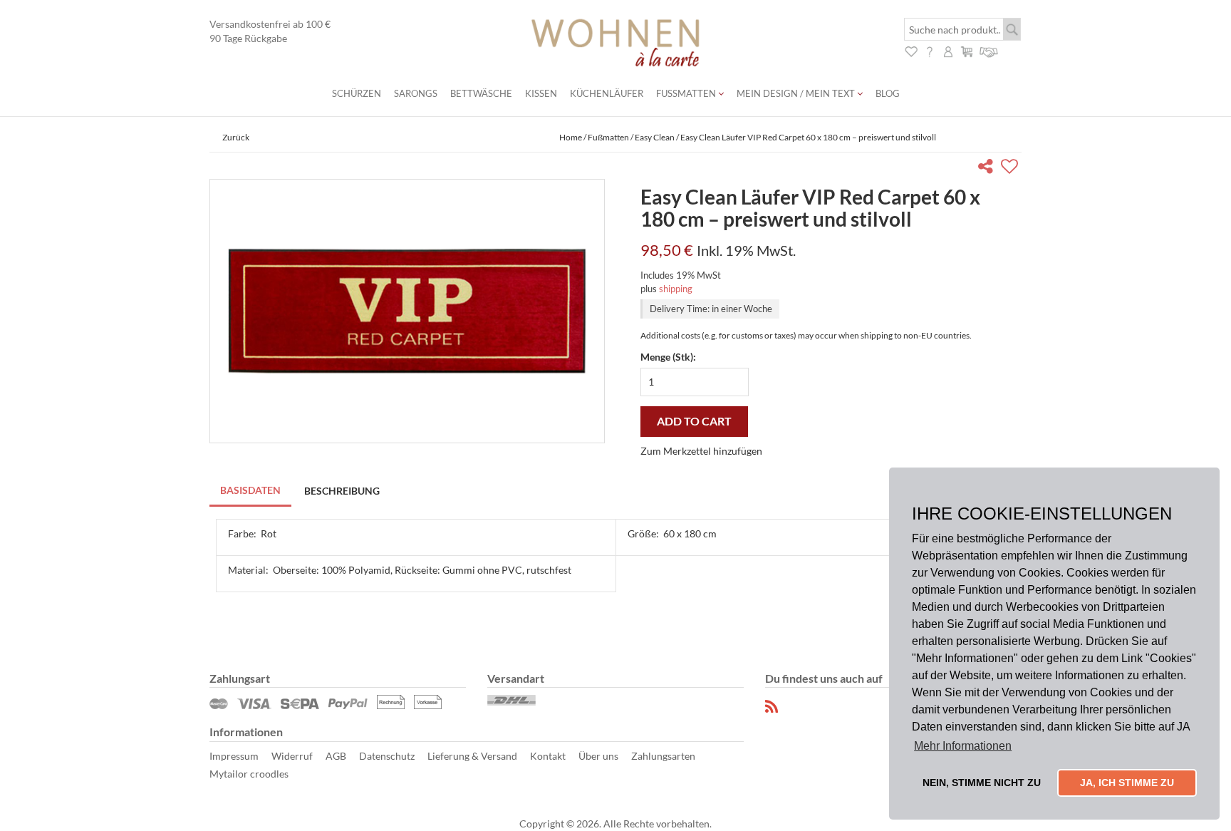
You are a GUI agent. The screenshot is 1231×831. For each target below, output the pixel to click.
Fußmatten (687, 93)
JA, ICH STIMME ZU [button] (1127, 782)
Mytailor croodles (249, 774)
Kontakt (548, 756)
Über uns (598, 756)
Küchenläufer (606, 93)
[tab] (251, 491)
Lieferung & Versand (472, 756)
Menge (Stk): (668, 357)
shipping (675, 288)
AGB (336, 756)
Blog (888, 93)
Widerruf (292, 756)
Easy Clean (655, 137)
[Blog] (772, 706)
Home (570, 137)
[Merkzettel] (911, 50)
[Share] (988, 168)
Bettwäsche (481, 93)
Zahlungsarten (663, 756)
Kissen (541, 93)
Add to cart (694, 421)
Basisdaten (250, 490)
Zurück (235, 137)
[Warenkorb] (967, 50)
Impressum (234, 756)
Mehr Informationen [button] (963, 746)
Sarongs (415, 93)
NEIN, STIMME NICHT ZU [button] (982, 782)
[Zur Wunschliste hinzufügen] (1011, 168)
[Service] (989, 50)
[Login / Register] (948, 50)
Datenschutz (387, 756)
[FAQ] (930, 50)
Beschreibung (342, 491)
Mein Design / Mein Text (797, 93)
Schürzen (356, 93)
